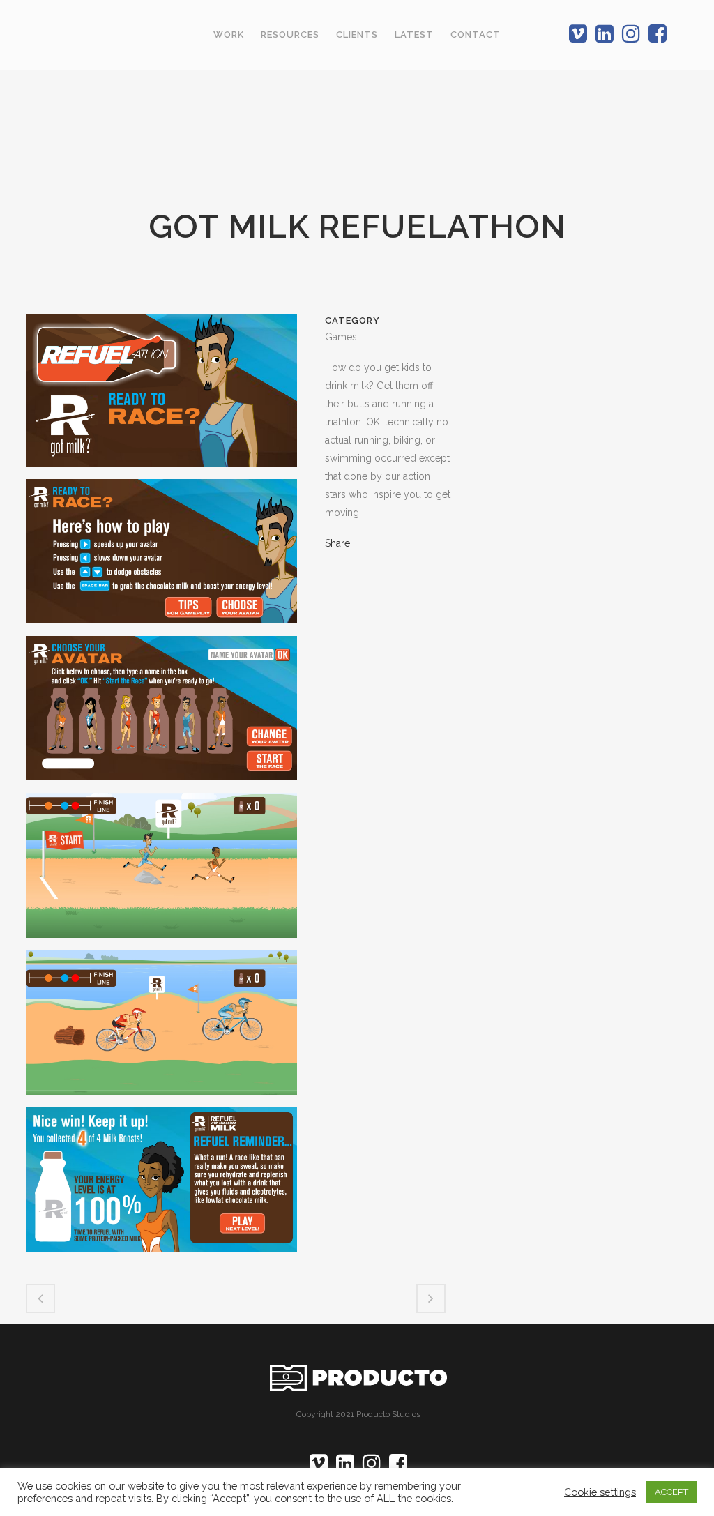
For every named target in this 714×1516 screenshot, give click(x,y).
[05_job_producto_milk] (161, 1027)
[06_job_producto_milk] (161, 1184)
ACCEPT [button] (671, 1492)
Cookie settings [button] (600, 1492)
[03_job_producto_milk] (161, 713)
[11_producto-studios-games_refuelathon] (161, 395)
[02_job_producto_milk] (161, 556)
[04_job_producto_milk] (161, 871)
